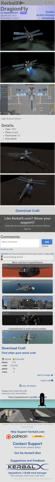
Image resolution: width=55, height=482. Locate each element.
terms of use (20, 447)
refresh (45, 246)
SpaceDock (14, 473)
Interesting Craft (8, 393)
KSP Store (40, 476)
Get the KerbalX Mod (27, 453)
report (47, 254)
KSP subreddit (17, 476)
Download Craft (27, 210)
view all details (28, 386)
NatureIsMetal (21, 393)
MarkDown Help (7, 249)
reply (52, 254)
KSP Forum (29, 476)
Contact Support (27, 443)
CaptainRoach (11, 12)
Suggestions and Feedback (27, 460)
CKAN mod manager (35, 473)
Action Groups (45, 15)
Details (50, 12)
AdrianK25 (4, 254)
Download (48, 18)
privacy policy (34, 447)
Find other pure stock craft (19, 353)
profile (33, 397)
